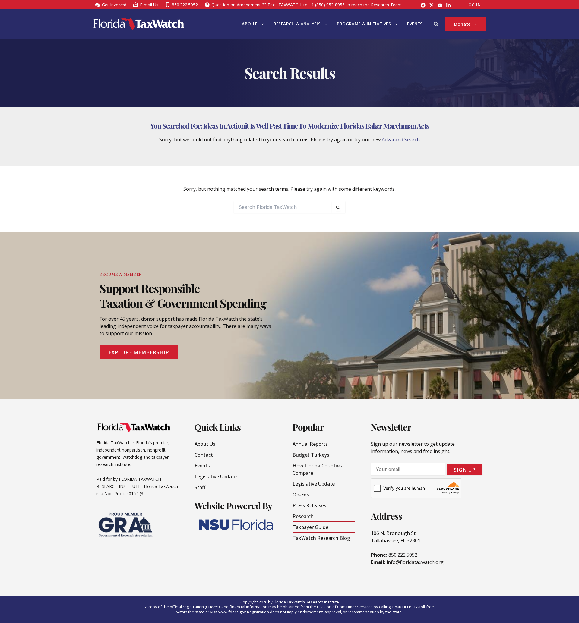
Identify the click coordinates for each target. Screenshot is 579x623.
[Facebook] (423, 5)
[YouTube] (440, 5)
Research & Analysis (297, 24)
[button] (261, 24)
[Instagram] (431, 5)
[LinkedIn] (448, 5)
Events (414, 24)
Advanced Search (401, 139)
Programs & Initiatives (364, 24)
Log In (473, 5)
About (249, 24)
